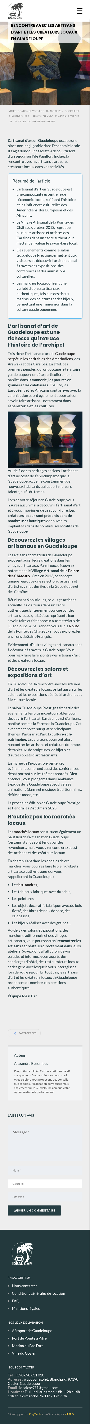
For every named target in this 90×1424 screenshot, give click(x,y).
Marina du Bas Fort (27, 1345)
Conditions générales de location (38, 1293)
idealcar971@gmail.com (38, 1387)
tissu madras (26, 884)
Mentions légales (26, 1308)
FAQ (15, 1300)
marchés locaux (26, 831)
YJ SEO (69, 1414)
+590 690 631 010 (29, 1375)
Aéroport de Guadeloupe (32, 1330)
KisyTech (35, 1414)
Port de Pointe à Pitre (29, 1338)
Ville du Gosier (24, 1353)
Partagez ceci (27, 1033)
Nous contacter (24, 1285)
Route (74, 626)
